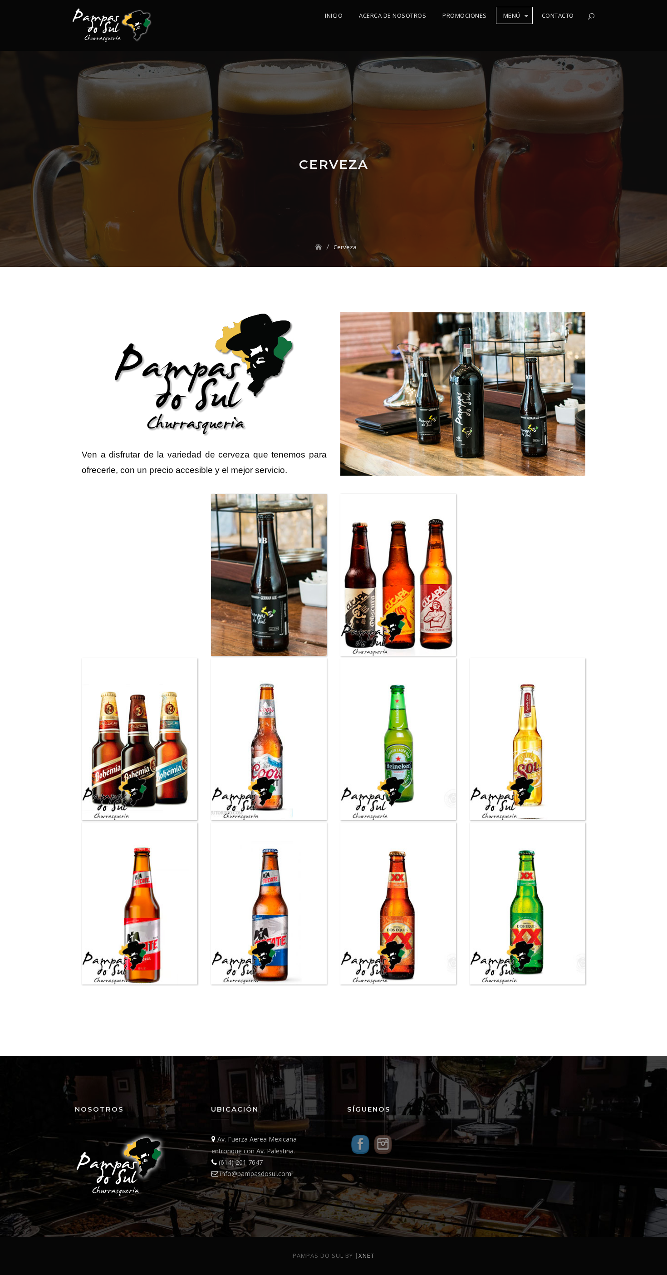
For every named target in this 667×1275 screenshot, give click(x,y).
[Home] (319, 247)
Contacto (558, 15)
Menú (511, 15)
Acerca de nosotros (392, 15)
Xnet (366, 1255)
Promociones (464, 15)
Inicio (334, 15)
